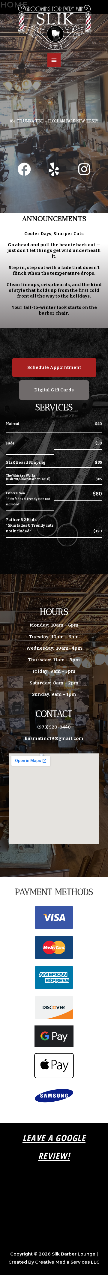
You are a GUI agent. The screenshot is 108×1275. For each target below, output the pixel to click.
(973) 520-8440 (54, 727)
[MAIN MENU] (54, 60)
